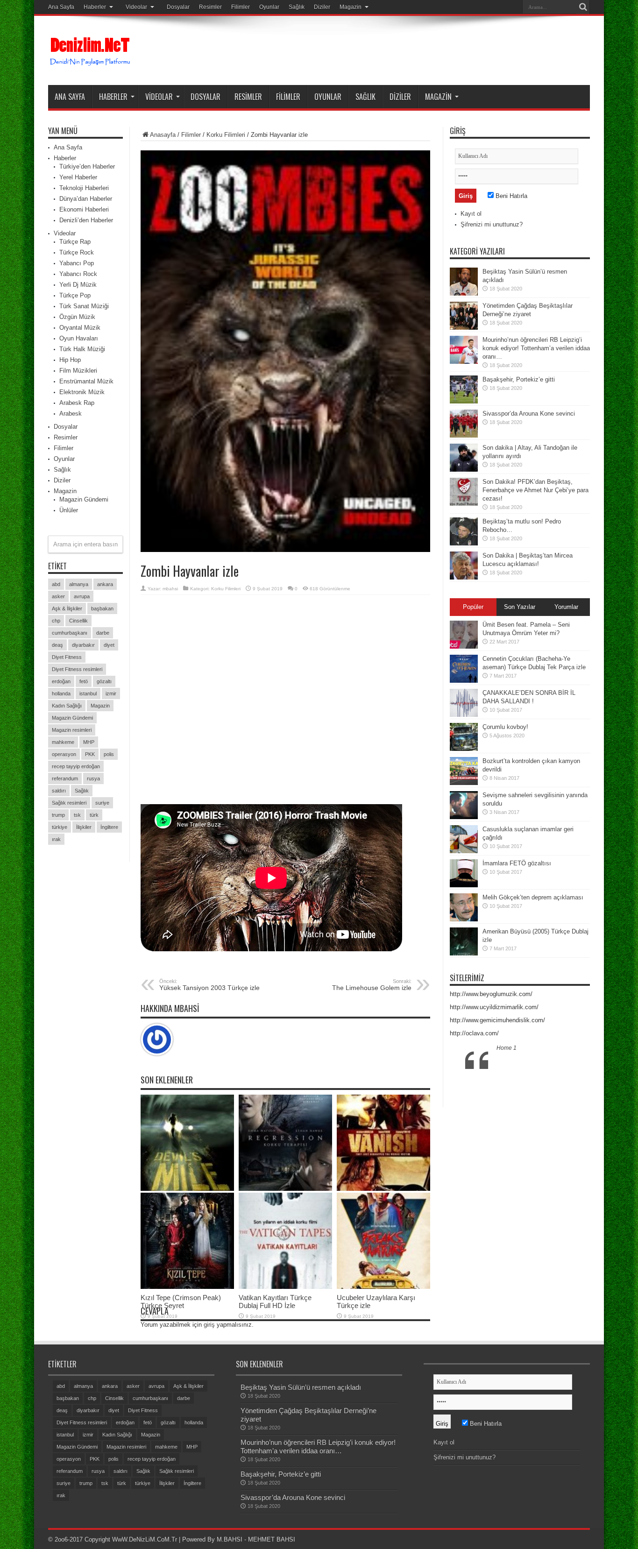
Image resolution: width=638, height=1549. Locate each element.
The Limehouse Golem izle (371, 984)
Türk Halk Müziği (82, 349)
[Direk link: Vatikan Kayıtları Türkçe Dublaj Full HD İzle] (285, 1286)
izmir (111, 693)
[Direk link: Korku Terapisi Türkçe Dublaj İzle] (285, 1188)
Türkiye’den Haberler (87, 166)
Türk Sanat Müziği (84, 306)
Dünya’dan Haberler (85, 198)
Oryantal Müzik (79, 327)
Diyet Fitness (67, 657)
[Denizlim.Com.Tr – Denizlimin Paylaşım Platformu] (90, 61)
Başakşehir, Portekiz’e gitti (518, 379)
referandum (65, 778)
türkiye (59, 827)
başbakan (102, 608)
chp (56, 620)
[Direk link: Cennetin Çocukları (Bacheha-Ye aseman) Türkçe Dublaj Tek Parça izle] (464, 680)
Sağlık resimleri (69, 803)
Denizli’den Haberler (86, 220)
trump (58, 815)
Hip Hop (70, 359)
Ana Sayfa (61, 7)
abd (56, 584)
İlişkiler (84, 827)
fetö (83, 681)
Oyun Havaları (78, 338)
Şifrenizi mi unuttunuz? (492, 224)
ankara (105, 584)
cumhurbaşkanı (69, 633)
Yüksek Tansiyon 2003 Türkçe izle (209, 984)
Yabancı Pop (76, 263)
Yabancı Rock (78, 273)
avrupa (82, 596)
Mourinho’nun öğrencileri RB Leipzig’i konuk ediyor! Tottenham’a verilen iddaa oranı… (536, 348)
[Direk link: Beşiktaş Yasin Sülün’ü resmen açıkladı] (464, 293)
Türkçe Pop (75, 295)
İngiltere (109, 827)
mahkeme (63, 742)
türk (94, 815)
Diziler (322, 7)
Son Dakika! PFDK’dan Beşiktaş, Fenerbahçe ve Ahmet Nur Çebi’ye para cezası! (535, 490)
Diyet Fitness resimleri (77, 669)
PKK (90, 754)
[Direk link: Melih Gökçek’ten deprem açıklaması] (464, 919)
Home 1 (506, 1048)
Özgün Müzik (77, 316)
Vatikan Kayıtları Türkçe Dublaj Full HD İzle (275, 1301)
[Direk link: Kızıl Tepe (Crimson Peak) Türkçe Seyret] (187, 1286)
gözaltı (104, 681)
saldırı (59, 790)
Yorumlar (566, 606)
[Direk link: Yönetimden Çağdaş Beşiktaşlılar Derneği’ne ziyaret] (464, 327)
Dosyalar (178, 7)
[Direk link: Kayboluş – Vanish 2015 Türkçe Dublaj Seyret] (383, 1188)
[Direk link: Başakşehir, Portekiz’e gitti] (464, 401)
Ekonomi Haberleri (84, 209)
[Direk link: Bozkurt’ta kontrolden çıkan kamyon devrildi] (464, 782)
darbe (102, 633)
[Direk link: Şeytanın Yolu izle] (187, 1188)
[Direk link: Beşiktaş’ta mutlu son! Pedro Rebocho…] (464, 543)
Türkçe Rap (75, 241)
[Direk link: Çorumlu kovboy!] (464, 748)
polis (109, 754)
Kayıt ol (471, 213)
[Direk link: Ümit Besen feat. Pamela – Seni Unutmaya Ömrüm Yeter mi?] (464, 646)
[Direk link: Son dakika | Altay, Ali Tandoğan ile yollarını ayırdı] (464, 469)
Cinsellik (78, 620)
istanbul (88, 693)
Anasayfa (163, 134)
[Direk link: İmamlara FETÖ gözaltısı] (464, 885)
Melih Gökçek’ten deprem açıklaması (532, 897)
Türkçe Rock (76, 252)
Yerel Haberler (78, 177)
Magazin (351, 7)
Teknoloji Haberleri (84, 187)
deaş (57, 645)
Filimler (240, 7)
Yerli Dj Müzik (78, 284)
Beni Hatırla (510, 195)
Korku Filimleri (225, 134)
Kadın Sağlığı (67, 705)
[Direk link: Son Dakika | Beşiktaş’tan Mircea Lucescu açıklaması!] (464, 577)
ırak (56, 839)
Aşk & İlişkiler (67, 608)
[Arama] (583, 7)
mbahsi (170, 588)
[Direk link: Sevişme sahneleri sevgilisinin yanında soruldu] (464, 816)
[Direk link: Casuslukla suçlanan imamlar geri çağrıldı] (464, 851)
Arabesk (70, 413)
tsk (77, 815)
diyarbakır (83, 645)
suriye (102, 803)
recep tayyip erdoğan (76, 766)
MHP (88, 742)
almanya (78, 584)
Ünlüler (68, 510)
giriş (209, 1324)
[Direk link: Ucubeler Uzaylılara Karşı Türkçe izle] (383, 1286)
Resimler (210, 7)
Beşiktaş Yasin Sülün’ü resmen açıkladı (301, 1387)
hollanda (61, 693)
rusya (93, 778)
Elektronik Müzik (82, 392)
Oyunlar (269, 7)
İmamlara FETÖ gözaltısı (516, 863)
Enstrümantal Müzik (86, 381)
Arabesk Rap (76, 402)
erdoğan (61, 681)
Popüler (473, 606)
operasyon (64, 754)
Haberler (95, 7)
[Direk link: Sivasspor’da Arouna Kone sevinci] (464, 435)
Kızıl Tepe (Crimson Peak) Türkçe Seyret (181, 1301)
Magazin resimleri (72, 730)
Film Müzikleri (78, 370)
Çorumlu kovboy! (505, 726)
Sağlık (297, 7)
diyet (109, 645)
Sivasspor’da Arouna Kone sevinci (528, 413)
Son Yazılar (519, 606)
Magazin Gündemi (83, 499)
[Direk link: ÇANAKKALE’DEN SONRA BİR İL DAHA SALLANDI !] (464, 714)
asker (58, 596)
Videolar (136, 7)
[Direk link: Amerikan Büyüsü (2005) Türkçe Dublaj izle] (464, 953)
